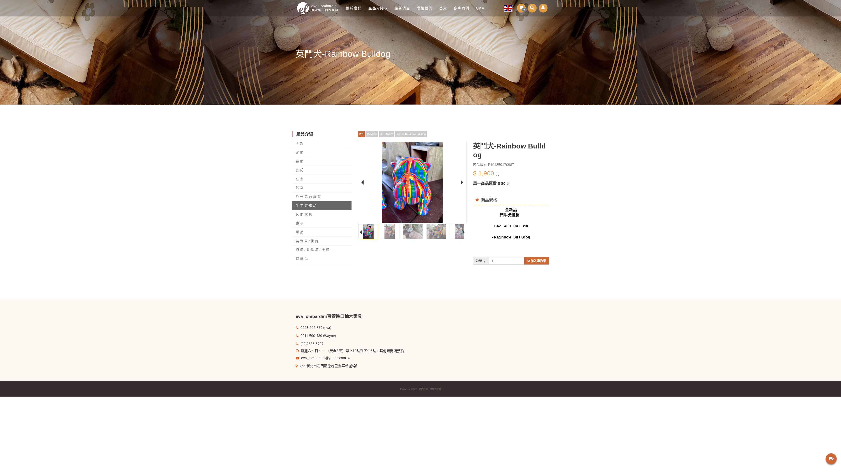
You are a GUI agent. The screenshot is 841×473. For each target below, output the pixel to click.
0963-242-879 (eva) (315, 328)
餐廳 (300, 161)
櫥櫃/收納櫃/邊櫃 (313, 250)
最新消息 (402, 8)
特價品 (302, 258)
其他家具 (304, 214)
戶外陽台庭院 (309, 197)
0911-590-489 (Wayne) (318, 336)
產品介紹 (376, 8)
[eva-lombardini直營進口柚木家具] (319, 8)
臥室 (300, 179)
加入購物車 (538, 261)
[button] (521, 8)
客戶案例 (461, 8)
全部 (300, 143)
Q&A (480, 8)
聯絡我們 (425, 8)
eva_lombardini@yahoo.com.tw (325, 358)
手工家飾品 (307, 205)
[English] (508, 8)
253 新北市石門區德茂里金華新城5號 (328, 366)
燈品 (300, 232)
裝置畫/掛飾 (308, 241)
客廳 (300, 152)
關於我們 (354, 8)
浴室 (300, 188)
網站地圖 (423, 389)
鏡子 (300, 223)
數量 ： (481, 261)
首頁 (443, 8)
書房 (300, 170)
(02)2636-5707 (311, 344)
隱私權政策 (435, 389)
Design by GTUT (408, 389)
